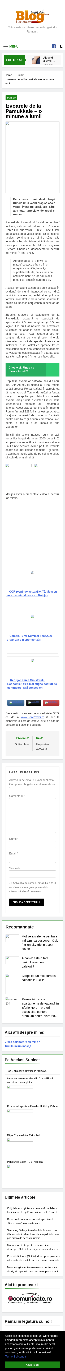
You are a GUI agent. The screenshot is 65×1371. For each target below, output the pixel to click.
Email (13, 853)
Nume (13, 838)
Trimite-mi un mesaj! (18, 1046)
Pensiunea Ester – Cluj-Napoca (25, 1161)
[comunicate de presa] (31, 1303)
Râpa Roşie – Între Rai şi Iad (23, 1135)
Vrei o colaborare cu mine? (22, 1041)
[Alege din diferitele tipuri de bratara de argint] (36, 60)
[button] (28, 1356)
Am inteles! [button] (32, 1364)
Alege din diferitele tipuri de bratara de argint (49, 59)
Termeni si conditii (16, 1356)
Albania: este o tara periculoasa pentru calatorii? (35, 962)
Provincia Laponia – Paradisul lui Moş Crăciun (33, 1106)
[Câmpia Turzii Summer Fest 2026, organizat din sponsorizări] (32, 624)
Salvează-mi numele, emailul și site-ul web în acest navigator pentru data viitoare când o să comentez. (32, 887)
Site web (14, 868)
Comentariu (17, 795)
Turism (11, 97)
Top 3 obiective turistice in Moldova (26, 1070)
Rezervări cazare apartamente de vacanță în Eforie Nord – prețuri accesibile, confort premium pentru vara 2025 (40, 1008)
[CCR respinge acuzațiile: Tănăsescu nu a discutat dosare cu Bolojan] (32, 580)
